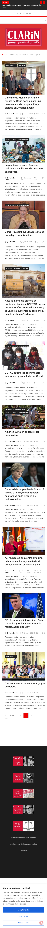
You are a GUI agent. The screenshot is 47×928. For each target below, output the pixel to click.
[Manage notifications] (41, 923)
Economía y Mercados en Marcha (17, 268)
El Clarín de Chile (13, 114)
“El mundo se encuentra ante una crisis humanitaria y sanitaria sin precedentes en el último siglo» (23, 561)
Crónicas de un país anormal (16, 409)
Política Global (11, 598)
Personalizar (23, 916)
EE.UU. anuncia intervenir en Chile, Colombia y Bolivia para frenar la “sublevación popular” (24, 623)
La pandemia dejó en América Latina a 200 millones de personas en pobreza (24, 168)
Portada (22, 65)
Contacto (23, 850)
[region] (23, 906)
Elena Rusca (11, 320)
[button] (41, 2)
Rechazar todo (23, 923)
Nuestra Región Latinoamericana (17, 139)
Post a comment (37, 571)
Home (4, 54)
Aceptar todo (23, 910)
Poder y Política (11, 65)
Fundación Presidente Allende (23, 837)
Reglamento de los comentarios (23, 844)
